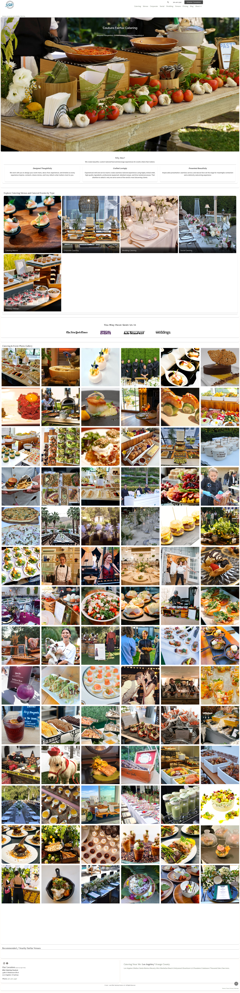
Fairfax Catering (20, 16)
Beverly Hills (154, 968)
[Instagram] (4, 963)
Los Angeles (128, 968)
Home (4, 16)
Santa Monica (144, 968)
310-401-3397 (12, 979)
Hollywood (178, 968)
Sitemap (236, 988)
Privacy (232, 988)
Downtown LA (188, 968)
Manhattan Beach (166, 968)
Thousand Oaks (215, 968)
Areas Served (11, 16)
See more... (226, 968)
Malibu (136, 968)
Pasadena (197, 968)
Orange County (162, 964)
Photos (224, 988)
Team (227, 988)
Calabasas (205, 968)
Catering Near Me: (132, 964)
